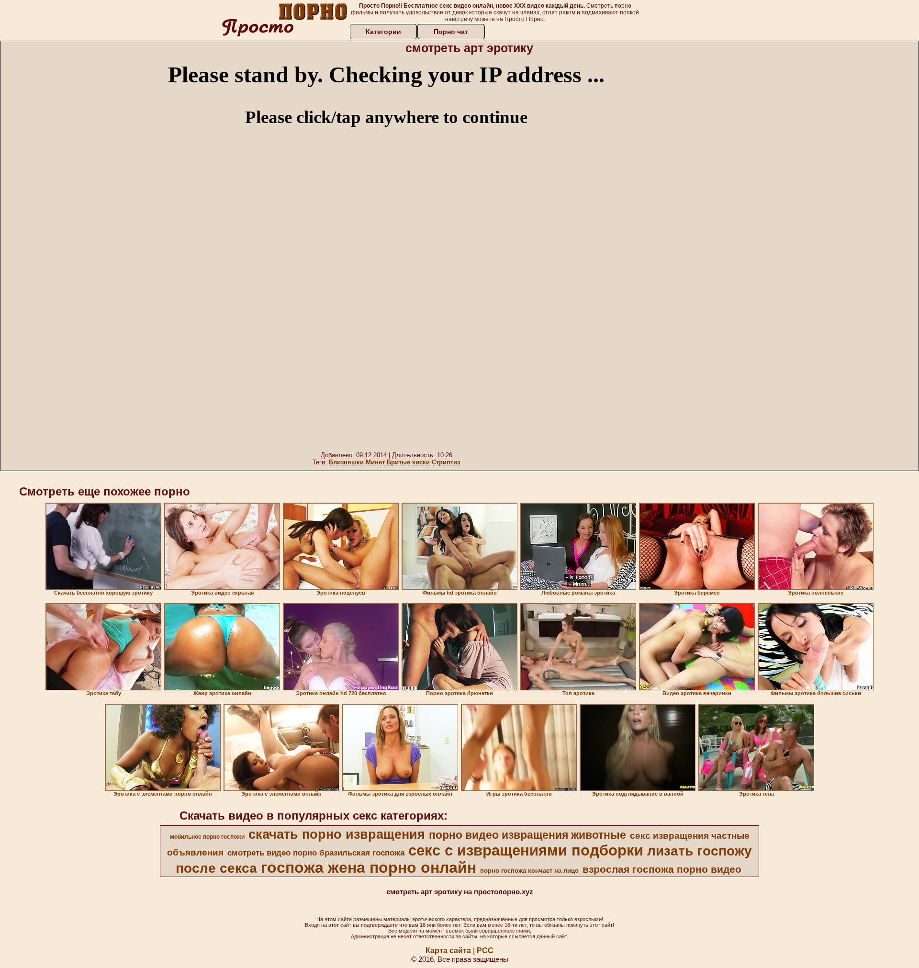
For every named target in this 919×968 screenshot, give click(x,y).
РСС (485, 950)
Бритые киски (408, 462)
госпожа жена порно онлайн (368, 867)
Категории (383, 31)
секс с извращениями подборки (525, 850)
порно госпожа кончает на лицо (529, 870)
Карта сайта (448, 950)
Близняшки (346, 462)
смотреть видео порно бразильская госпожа (315, 852)
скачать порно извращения (336, 834)
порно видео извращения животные (527, 835)
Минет (375, 462)
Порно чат (451, 31)
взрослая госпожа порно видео (662, 869)
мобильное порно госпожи (207, 836)
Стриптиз (446, 462)
